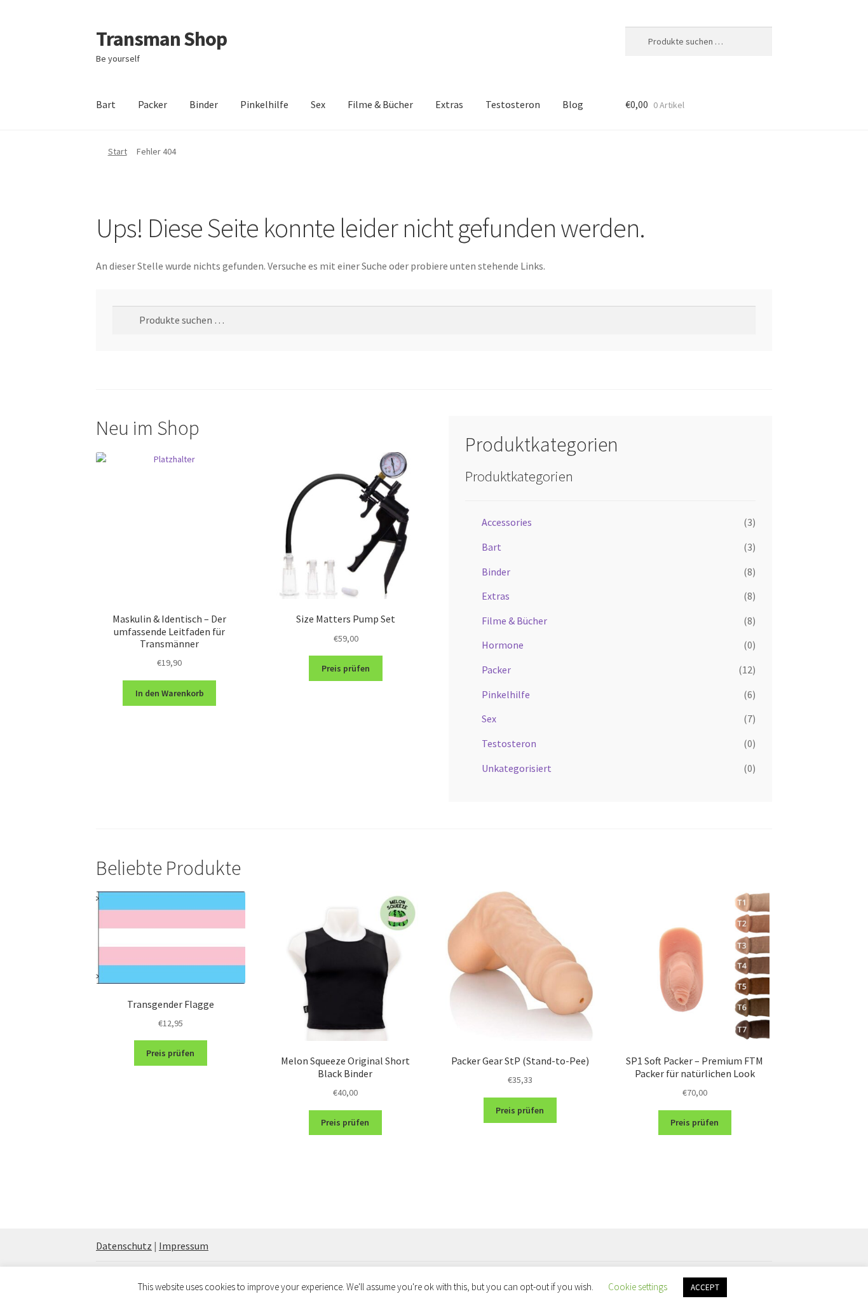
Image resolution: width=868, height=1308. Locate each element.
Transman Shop (161, 39)
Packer (152, 104)
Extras (449, 104)
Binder (203, 104)
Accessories (507, 522)
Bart (106, 104)
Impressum (183, 1245)
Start (117, 151)
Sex (318, 104)
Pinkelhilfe (264, 104)
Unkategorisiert (517, 768)
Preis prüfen (346, 668)
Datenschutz (124, 1245)
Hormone (503, 644)
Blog (572, 104)
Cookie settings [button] (637, 1287)
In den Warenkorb (169, 693)
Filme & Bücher (380, 104)
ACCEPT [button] (705, 1287)
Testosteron (512, 104)
